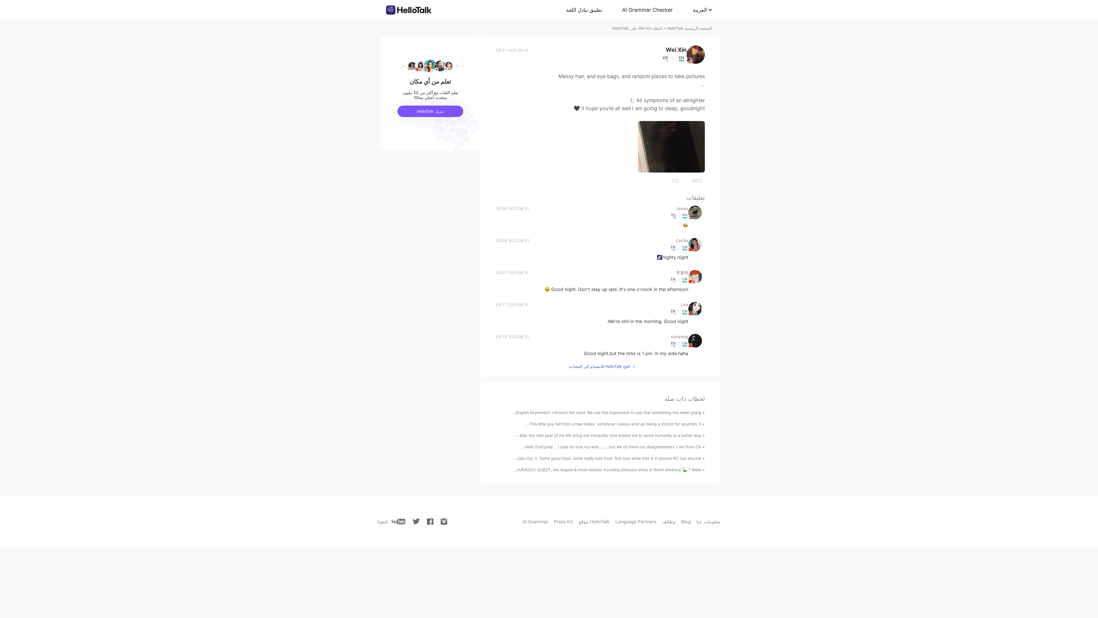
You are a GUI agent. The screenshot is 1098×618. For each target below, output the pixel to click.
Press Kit (563, 521)
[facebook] (430, 521)
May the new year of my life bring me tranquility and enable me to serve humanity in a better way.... (608, 435)
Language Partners (635, 521)
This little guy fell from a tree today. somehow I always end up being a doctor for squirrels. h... (613, 423)
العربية (700, 10)
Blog (686, 521)
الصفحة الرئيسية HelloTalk (689, 28)
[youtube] (398, 521)
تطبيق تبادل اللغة (584, 10)
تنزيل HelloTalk (430, 111)
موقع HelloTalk (594, 521)
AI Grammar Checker (647, 10)
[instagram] (444, 521)
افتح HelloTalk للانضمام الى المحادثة (599, 366)
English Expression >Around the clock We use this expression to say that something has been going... (606, 412)
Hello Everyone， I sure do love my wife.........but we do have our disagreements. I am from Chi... (611, 446)
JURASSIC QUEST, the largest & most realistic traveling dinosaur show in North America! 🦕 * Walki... (607, 469)
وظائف (668, 521)
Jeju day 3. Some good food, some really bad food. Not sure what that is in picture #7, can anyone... (607, 458)
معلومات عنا (709, 521)
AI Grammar (535, 521)
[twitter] (416, 521)
